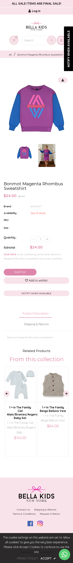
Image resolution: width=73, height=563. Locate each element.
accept (48, 558)
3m (18, 381)
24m (55, 381)
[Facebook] (31, 525)
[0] (12, 40)
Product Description (36, 313)
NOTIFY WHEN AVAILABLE (36, 293)
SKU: (6, 220)
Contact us (23, 509)
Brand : (8, 206)
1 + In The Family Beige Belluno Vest (53, 409)
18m (47, 381)
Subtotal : (10, 247)
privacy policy (27, 558)
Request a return (50, 513)
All (10, 54)
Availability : (11, 213)
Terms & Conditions (24, 513)
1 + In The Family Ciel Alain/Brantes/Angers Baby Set (20, 413)
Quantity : (10, 237)
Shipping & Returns (36, 324)
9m (25, 381)
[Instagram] (41, 525)
